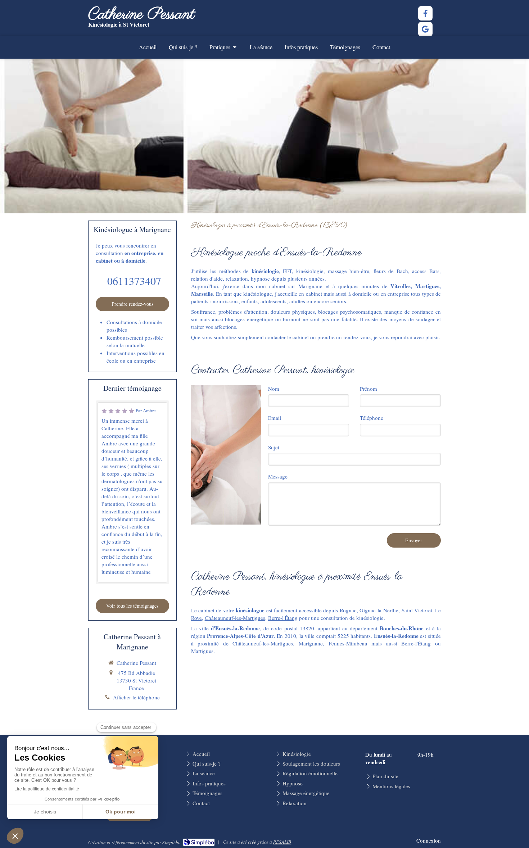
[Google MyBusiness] (425, 29)
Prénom (368, 388)
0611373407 (134, 280)
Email (274, 417)
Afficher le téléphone (136, 697)
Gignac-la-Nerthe (379, 610)
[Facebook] (425, 13)
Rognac (348, 610)
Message (278, 476)
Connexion (428, 840)
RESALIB (282, 842)
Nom (273, 388)
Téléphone (371, 417)
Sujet (273, 447)
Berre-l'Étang (283, 617)
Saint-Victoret (417, 610)
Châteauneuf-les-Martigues (235, 617)
